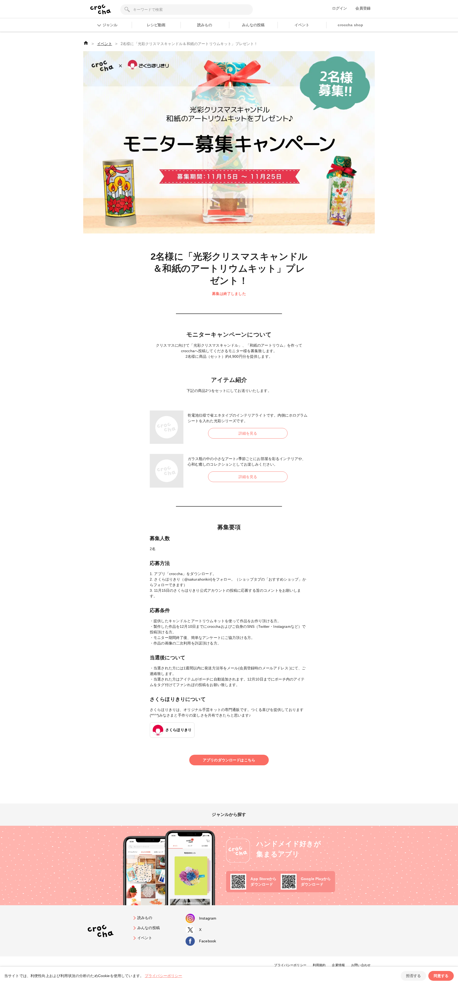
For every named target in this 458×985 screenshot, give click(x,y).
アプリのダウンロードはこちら (229, 760)
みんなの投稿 (253, 25)
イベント (302, 25)
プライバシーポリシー (290, 965)
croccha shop (350, 25)
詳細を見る (248, 433)
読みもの (204, 25)
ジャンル (110, 25)
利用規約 (319, 965)
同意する (441, 976)
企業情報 (338, 965)
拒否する (413, 976)
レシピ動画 (156, 25)
